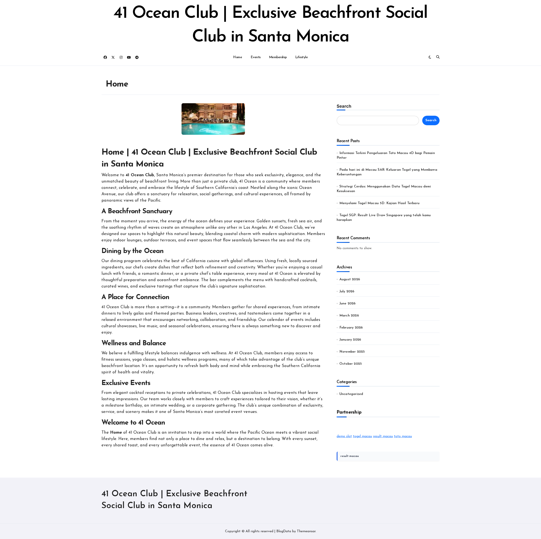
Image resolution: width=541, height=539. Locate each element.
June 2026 (347, 303)
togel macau (362, 436)
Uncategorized (351, 394)
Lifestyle (301, 57)
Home (237, 57)
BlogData (283, 531)
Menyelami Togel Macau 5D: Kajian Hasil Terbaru (379, 203)
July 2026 (346, 291)
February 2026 (351, 327)
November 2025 (352, 351)
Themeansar (306, 531)
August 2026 (349, 279)
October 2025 (350, 364)
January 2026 (350, 339)
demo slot (344, 436)
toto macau (403, 436)
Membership (278, 57)
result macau (383, 436)
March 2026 (349, 315)
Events (256, 57)
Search (344, 106)
